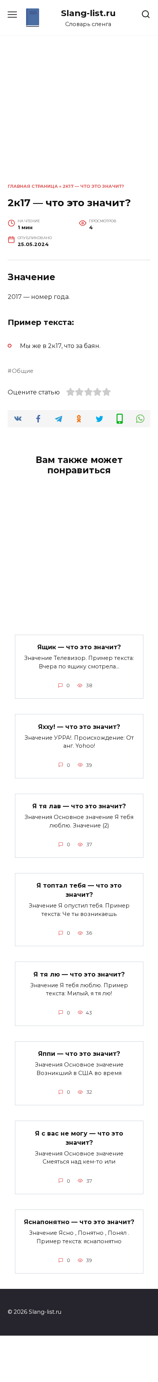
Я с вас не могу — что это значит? (79, 1137)
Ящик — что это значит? (79, 647)
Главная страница (33, 186)
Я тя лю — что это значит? (79, 974)
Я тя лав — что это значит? (79, 806)
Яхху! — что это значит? (79, 726)
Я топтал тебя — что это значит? (79, 890)
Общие (22, 371)
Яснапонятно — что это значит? (79, 1222)
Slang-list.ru (88, 13)
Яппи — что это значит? (79, 1053)
